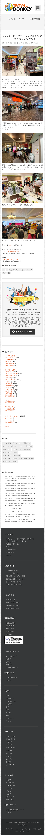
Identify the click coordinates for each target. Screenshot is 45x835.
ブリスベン (9, 392)
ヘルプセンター (11, 600)
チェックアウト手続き (14, 582)
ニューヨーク (9, 359)
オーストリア (10, 748)
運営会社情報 (10, 623)
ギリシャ (9, 753)
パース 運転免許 (8, 443)
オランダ (9, 750)
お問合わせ (10, 631)
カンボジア (10, 698)
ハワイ (5, 270)
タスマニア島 (9, 386)
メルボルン (9, 394)
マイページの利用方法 (14, 585)
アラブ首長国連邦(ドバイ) (15, 810)
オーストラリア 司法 (10, 462)
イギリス (9, 742)
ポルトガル (10, 800)
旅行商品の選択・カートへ (15, 579)
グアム (8, 662)
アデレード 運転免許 (23, 443)
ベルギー (9, 794)
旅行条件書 (10, 626)
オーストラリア (10, 370)
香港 (7, 715)
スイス (8, 756)
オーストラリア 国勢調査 (12, 455)
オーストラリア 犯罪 (10, 458)
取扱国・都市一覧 (12, 544)
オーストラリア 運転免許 (21, 449)
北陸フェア (7, 449)
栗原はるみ (7, 273)
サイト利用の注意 (12, 602)
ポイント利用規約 (12, 608)
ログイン (9, 547)
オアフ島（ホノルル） (12, 416)
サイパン (9, 665)
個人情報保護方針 (12, 605)
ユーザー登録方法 (12, 573)
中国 (7, 710)
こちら (11, 245)
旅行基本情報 (9, 365)
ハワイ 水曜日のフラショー (14, 511)
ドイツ (8, 780)
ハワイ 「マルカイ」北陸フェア (15, 508)
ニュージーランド (12, 667)
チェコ (8, 762)
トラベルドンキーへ (24, 332)
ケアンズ (8, 378)
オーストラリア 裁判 (26, 458)
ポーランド (10, 797)
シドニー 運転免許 (25, 446)
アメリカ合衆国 (10, 356)
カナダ (7, 400)
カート (8, 555)
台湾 (7, 707)
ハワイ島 (8, 418)
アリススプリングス (11, 374)
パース (7, 388)
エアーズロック (10, 376)
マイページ (10, 552)
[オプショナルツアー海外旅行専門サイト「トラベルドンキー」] (18, 7)
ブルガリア (10, 791)
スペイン (9, 759)
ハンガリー (10, 783)
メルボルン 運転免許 (10, 446)
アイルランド (10, 739)
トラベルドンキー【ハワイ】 (11, 251)
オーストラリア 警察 (10, 452)
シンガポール (9, 406)
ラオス (8, 721)
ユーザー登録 (10, 549)
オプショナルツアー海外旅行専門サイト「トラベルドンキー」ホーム (20, 540)
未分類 (36, 43)
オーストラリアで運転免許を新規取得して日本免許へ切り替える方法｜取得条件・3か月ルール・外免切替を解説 (20, 478)
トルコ (8, 812)
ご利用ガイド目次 (12, 570)
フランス (9, 788)
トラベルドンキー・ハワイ (10, 259)
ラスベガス (9, 361)
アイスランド (10, 736)
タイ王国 (9, 704)
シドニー (8, 382)
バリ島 (8, 712)
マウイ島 (8, 420)
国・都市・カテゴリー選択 (15, 576)
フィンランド (10, 785)
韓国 (7, 695)
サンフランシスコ (11, 357)
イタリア (9, 745)
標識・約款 (10, 628)
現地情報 (9, 634)
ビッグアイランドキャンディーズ (21, 270)
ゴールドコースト (11, 380)
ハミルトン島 (9, 390)
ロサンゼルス (9, 363)
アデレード (9, 372)
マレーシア (10, 718)
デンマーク (10, 765)
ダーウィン (9, 384)
